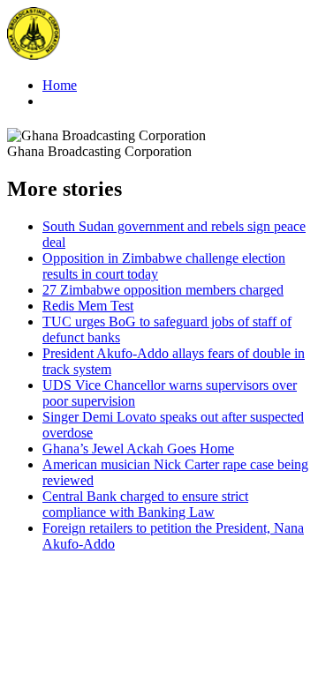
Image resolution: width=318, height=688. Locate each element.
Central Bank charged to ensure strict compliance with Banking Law (145, 504)
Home (59, 85)
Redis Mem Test (87, 305)
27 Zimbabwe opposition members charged (163, 289)
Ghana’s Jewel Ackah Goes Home (138, 448)
